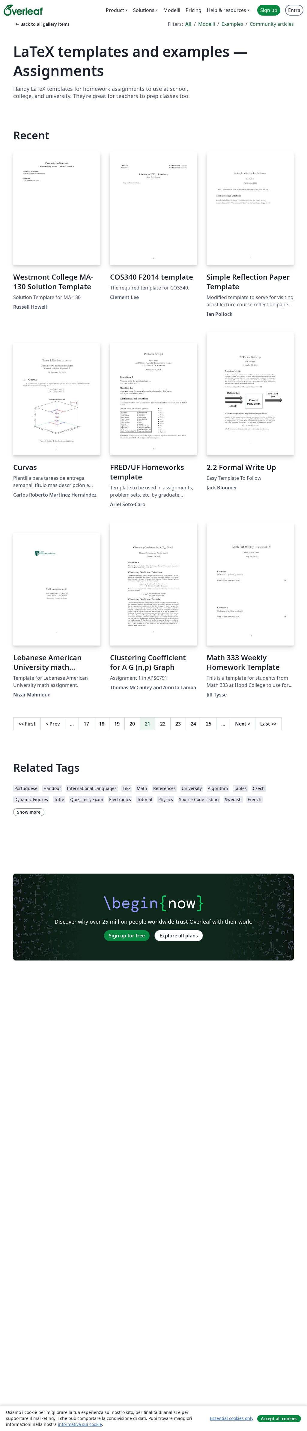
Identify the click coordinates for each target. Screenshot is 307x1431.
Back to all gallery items (42, 24)
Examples (232, 24)
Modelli (206, 24)
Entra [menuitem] (294, 10)
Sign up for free (127, 935)
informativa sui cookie (80, 1424)
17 (86, 723)
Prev (53, 723)
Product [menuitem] (115, 10)
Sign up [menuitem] (268, 10)
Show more (28, 812)
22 (162, 723)
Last (268, 723)
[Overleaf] (23, 10)
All (188, 24)
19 (117, 723)
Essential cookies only (231, 1418)
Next (242, 723)
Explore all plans (178, 935)
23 (178, 723)
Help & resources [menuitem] (226, 10)
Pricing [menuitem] (193, 10)
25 (208, 723)
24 (193, 723)
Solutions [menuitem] (143, 10)
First (27, 723)
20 (132, 723)
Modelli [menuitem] (171, 10)
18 (101, 723)
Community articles (272, 24)
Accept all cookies (279, 1418)
